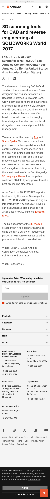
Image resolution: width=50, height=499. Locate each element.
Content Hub (8, 13)
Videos (43, 13)
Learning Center (30, 13)
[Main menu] (3, 6)
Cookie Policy (8, 444)
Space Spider (9, 141)
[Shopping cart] (40, 6)
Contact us (22, 444)
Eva (36, 137)
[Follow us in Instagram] (14, 430)
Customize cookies (25, 494)
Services (6, 329)
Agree (25, 488)
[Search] (33, 6)
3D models (36, 223)
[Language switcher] (46, 6)
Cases (18, 13)
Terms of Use (8, 441)
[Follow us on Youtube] (46, 430)
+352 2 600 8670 (9, 371)
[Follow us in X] (24, 430)
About (5, 342)
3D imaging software (14, 176)
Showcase (7, 322)
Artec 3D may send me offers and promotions (26, 303)
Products (6, 316)
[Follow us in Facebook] (3, 430)
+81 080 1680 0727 (36, 399)
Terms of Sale (22, 441)
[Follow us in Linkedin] (35, 430)
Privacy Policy (37, 441)
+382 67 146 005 (9, 418)
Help (4, 335)
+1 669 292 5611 (34, 366)
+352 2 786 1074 (9, 374)
